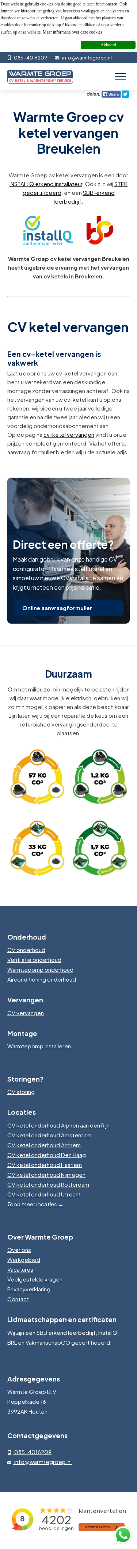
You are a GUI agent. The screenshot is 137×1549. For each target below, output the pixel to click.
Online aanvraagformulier (57, 607)
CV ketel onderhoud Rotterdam (48, 1184)
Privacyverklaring (28, 1289)
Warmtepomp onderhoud (40, 969)
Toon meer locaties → (35, 1204)
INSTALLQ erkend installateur (45, 183)
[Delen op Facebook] (111, 94)
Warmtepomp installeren (39, 1046)
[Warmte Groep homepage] (40, 76)
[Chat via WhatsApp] (123, 1535)
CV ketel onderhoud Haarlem (44, 1164)
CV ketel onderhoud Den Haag (46, 1154)
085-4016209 (30, 58)
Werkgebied (23, 1259)
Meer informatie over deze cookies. (73, 32)
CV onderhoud (26, 949)
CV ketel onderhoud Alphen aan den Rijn (58, 1125)
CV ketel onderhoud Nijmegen (46, 1174)
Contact (18, 1298)
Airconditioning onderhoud (41, 979)
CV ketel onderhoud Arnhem (44, 1144)
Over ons (19, 1249)
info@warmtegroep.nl (86, 58)
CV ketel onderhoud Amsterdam (49, 1135)
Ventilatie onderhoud (34, 959)
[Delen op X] (125, 94)
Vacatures (20, 1269)
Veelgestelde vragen (34, 1279)
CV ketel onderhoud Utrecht (44, 1194)
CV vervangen (25, 1012)
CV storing (21, 1091)
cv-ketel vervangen (68, 434)
